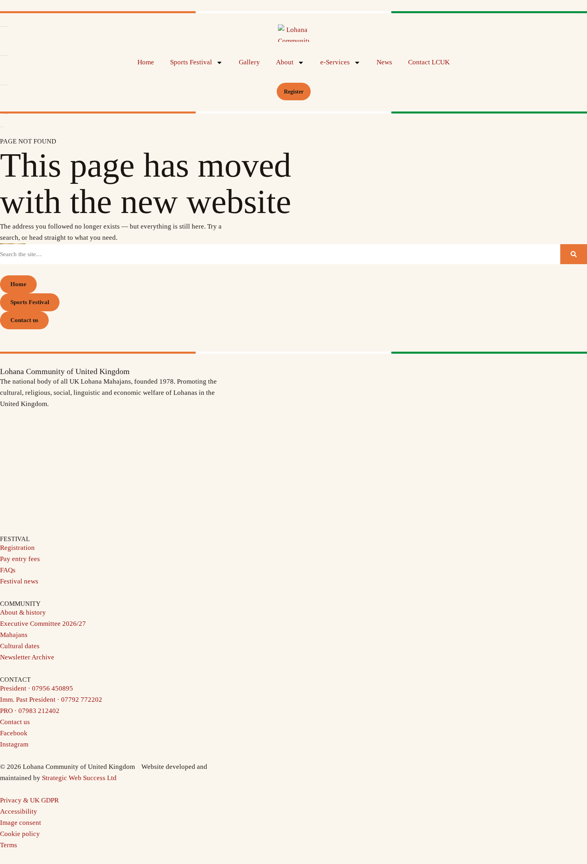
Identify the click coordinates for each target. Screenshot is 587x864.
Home (145, 62)
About (285, 62)
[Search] (573, 254)
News (384, 62)
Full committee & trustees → (40, 511)
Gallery (249, 62)
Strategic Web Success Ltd (79, 778)
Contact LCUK (429, 62)
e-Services (335, 62)
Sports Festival (191, 62)
